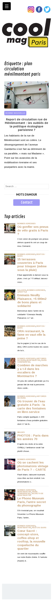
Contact (26, 202)
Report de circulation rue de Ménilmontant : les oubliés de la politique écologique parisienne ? (26, 124)
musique (9, 208)
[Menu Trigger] (7, 6)
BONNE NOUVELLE (15, 113)
